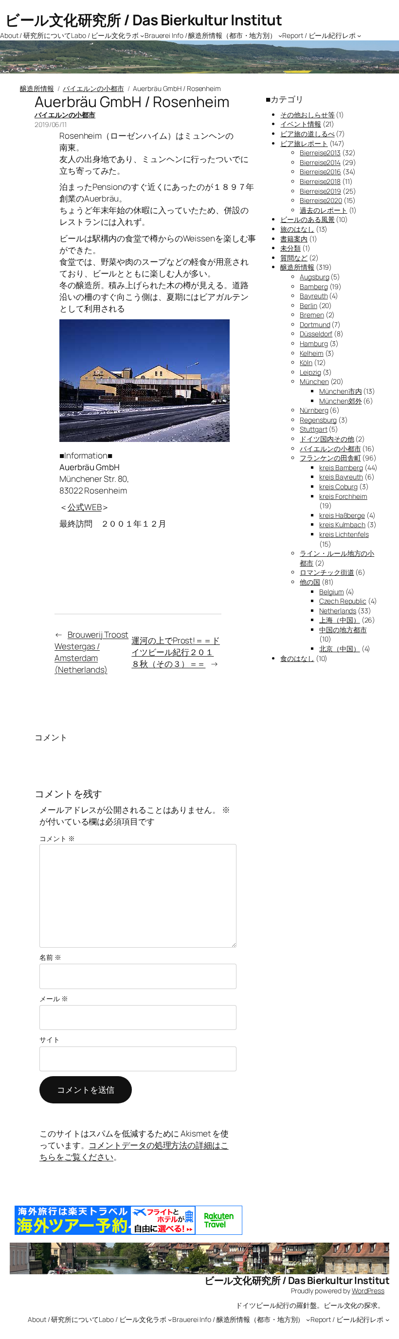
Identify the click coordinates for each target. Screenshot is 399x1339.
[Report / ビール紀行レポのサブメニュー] (359, 35)
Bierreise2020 (321, 200)
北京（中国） (339, 648)
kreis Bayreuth (341, 476)
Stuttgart (313, 429)
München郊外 (340, 400)
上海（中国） (339, 619)
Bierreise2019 (320, 191)
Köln (306, 362)
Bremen (312, 314)
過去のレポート (323, 210)
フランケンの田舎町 (330, 457)
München (314, 381)
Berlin (308, 305)
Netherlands (337, 610)
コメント (56, 838)
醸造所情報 (37, 88)
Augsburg (314, 276)
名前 (50, 957)
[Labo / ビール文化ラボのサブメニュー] (142, 35)
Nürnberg (314, 410)
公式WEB (85, 507)
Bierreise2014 (320, 162)
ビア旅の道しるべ (307, 133)
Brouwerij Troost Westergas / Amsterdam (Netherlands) (91, 652)
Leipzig (310, 372)
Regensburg (318, 419)
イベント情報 (300, 123)
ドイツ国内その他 (327, 438)
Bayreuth (313, 295)
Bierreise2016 (320, 171)
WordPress (368, 1290)
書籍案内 (294, 238)
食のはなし (297, 658)
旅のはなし (297, 229)
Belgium (331, 591)
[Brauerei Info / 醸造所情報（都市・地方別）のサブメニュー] (280, 35)
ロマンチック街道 (327, 572)
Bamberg (313, 286)
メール (53, 998)
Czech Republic (342, 600)
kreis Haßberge (342, 515)
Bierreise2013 (320, 152)
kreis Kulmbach (342, 524)
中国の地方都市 (342, 629)
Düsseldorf (316, 333)
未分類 (290, 248)
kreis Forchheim (343, 496)
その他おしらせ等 (307, 114)
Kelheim (311, 353)
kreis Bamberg (341, 467)
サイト (49, 1039)
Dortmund (315, 324)
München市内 (340, 391)
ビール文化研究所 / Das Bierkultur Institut (143, 20)
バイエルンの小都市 (93, 88)
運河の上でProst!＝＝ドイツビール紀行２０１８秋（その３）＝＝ (175, 652)
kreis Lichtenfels (343, 534)
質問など (294, 257)
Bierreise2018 (320, 181)
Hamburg (313, 343)
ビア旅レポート (303, 143)
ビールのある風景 (307, 219)
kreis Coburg (338, 486)
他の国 (310, 582)
